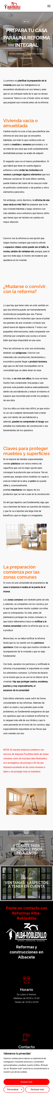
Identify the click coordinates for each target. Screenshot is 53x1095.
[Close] (51, 1050)
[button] (48, 6)
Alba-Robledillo (18, 54)
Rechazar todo (37, 1089)
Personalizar (13, 1089)
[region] (26, 1072)
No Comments (27, 58)
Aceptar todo (26, 1082)
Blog (26, 22)
